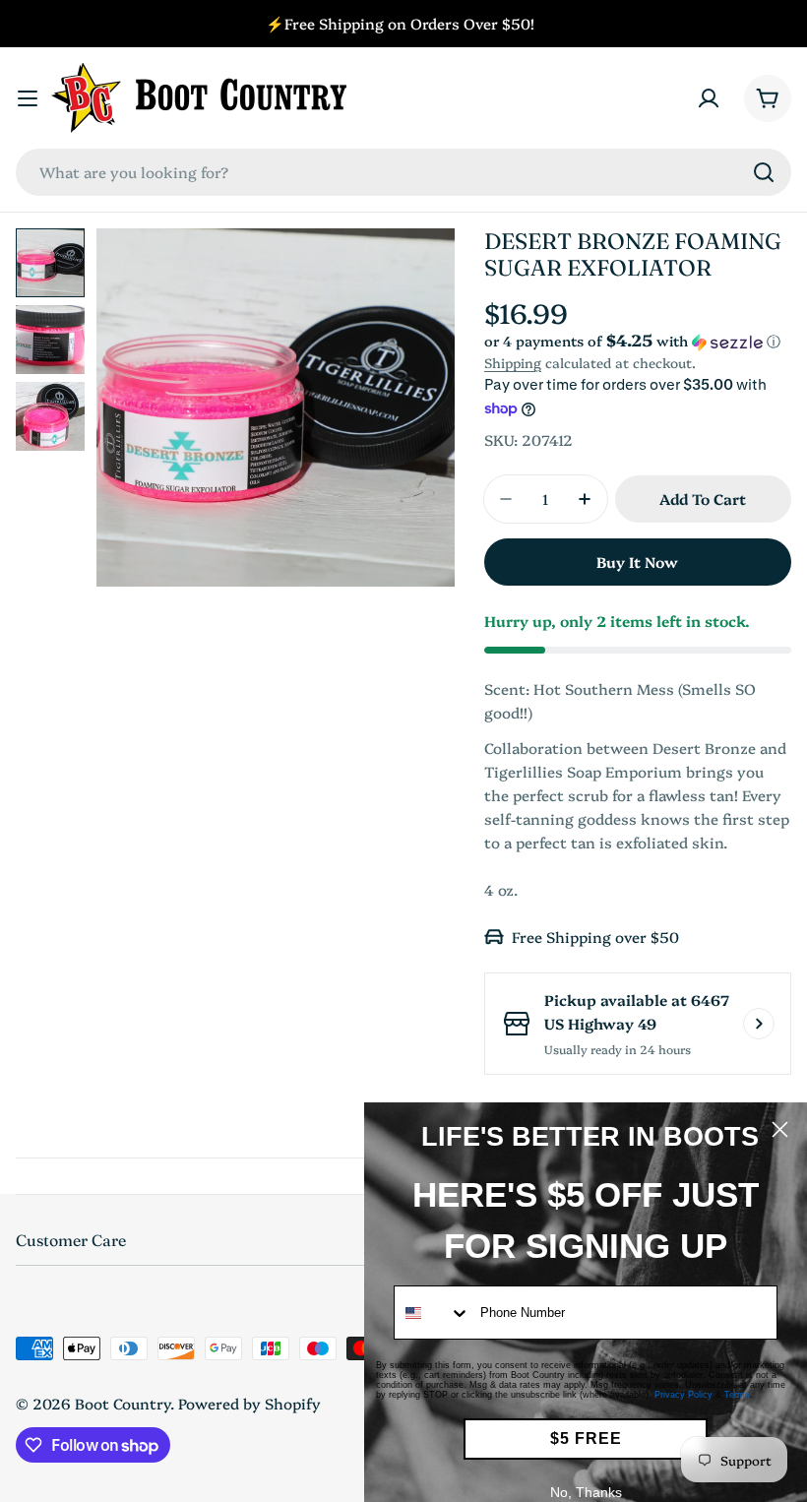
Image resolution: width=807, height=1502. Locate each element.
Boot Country (122, 1403)
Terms (737, 1395)
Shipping (512, 362)
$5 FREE (586, 1438)
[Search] (764, 172)
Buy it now (637, 561)
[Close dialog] (780, 1129)
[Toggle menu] (27, 98)
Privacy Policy (683, 1395)
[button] (637, 341)
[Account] (708, 98)
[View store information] (759, 1023)
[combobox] (403, 172)
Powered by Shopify (249, 1403)
